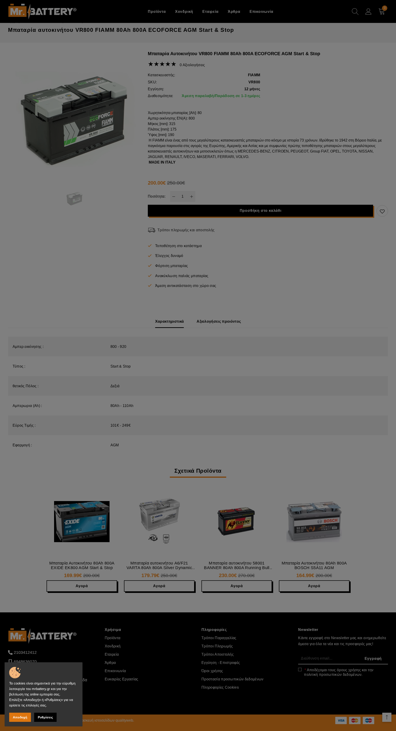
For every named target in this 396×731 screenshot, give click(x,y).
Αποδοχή (20, 717)
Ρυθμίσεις (45, 717)
